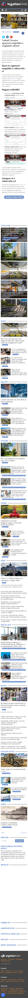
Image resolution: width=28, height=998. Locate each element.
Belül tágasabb (21, 991)
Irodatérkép (11, 988)
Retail (2, 972)
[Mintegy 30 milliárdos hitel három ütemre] (6, 796)
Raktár (8, 32)
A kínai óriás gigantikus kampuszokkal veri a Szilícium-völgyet (14, 611)
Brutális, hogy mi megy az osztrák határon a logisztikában (14, 620)
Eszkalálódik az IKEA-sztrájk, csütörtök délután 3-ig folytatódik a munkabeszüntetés (12, 722)
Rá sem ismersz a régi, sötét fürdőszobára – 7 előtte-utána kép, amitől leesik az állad (19, 542)
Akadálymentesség (5, 961)
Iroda (16, 971)
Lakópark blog (20, 993)
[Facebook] (25, 10)
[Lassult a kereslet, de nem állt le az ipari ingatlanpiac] (14, 384)
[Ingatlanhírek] (14, 1)
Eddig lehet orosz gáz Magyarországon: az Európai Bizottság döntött (11, 523)
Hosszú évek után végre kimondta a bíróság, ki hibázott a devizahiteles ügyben (14, 592)
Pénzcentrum (20, 979)
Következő (24, 833)
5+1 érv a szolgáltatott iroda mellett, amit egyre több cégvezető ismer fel (19, 350)
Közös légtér (4, 993)
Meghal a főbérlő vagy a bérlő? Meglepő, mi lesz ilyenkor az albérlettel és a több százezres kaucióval (14, 482)
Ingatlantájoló (7, 827)
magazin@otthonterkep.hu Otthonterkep (14, 475)
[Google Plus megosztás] (11, 37)
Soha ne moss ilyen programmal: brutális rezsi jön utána (17, 532)
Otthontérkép (4, 988)
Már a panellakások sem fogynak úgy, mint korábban (13, 459)
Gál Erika (16, 31)
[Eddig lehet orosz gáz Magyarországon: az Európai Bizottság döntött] (14, 506)
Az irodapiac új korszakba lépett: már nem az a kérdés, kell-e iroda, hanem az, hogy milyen (19, 655)
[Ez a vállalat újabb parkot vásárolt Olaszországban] (6, 788)
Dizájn (7, 971)
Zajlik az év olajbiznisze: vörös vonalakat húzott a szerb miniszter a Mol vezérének (13, 747)
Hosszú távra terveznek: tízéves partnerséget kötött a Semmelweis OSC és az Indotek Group (13, 597)
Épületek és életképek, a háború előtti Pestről (9, 824)
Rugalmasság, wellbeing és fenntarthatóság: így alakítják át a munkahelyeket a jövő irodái (13, 644)
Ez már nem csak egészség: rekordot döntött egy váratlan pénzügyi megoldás (13, 616)
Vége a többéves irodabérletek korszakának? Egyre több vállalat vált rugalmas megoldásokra (14, 676)
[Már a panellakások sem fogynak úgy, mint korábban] (14, 243)
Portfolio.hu (3, 979)
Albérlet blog (12, 993)
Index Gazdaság (12, 979)
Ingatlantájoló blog (12, 991)
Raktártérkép (6, 773)
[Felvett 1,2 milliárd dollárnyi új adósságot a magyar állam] (14, 563)
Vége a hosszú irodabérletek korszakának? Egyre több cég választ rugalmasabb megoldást (14, 373)
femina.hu (5, 526)
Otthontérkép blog (13, 990)
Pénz (12, 971)
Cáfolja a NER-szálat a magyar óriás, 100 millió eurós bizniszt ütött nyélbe (13, 717)
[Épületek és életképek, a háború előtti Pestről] (14, 807)
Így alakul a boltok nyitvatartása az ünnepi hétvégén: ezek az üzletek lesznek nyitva (13, 705)
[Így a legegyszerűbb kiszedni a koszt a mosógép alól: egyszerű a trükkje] (6, 550)
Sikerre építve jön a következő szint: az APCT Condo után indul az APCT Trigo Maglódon (18, 420)
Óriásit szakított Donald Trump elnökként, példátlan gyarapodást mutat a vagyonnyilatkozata (14, 728)
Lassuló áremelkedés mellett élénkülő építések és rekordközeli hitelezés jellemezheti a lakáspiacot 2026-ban (14, 314)
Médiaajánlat (19, 959)
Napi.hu (2, 981)
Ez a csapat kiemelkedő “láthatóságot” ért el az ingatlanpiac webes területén (18, 780)
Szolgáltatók (8, 972)
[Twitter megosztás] (3, 37)
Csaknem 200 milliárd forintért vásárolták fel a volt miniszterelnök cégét (14, 738)
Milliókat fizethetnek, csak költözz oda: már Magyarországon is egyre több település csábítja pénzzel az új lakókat (14, 470)
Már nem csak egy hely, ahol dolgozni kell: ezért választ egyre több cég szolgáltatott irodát (14, 277)
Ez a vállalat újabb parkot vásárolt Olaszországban (19, 788)
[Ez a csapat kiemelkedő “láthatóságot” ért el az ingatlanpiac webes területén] (6, 778)
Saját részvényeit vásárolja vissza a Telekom (11, 734)
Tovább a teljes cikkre (14, 197)
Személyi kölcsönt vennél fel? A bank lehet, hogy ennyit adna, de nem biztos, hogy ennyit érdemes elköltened (14, 494)
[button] (3, 995)
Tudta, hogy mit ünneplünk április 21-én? (13, 770)
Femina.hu (16, 981)
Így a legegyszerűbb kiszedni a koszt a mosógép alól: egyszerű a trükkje (19, 552)
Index (4, 582)
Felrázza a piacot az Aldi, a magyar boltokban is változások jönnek (11, 743)
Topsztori (5, 226)
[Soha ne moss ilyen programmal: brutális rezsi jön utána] (6, 531)
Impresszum (4, 959)
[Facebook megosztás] (23, 33)
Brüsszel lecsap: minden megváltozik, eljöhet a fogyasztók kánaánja (12, 607)
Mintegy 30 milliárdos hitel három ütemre (18, 796)
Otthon (2, 971)
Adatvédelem (11, 959)
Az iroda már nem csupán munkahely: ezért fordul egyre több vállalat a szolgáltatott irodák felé (14, 361)
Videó (14, 972)
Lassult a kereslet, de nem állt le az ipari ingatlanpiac (13, 401)
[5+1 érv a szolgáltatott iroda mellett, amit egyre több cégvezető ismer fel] (6, 349)
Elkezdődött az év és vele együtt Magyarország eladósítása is (11, 603)
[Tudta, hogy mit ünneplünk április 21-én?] (14, 754)
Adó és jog (20, 972)
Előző (3, 833)
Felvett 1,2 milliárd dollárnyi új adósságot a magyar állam (12, 579)
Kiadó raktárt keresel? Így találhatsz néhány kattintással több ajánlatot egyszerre (19, 410)
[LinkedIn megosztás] (7, 37)
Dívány (22, 981)
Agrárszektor (9, 981)
